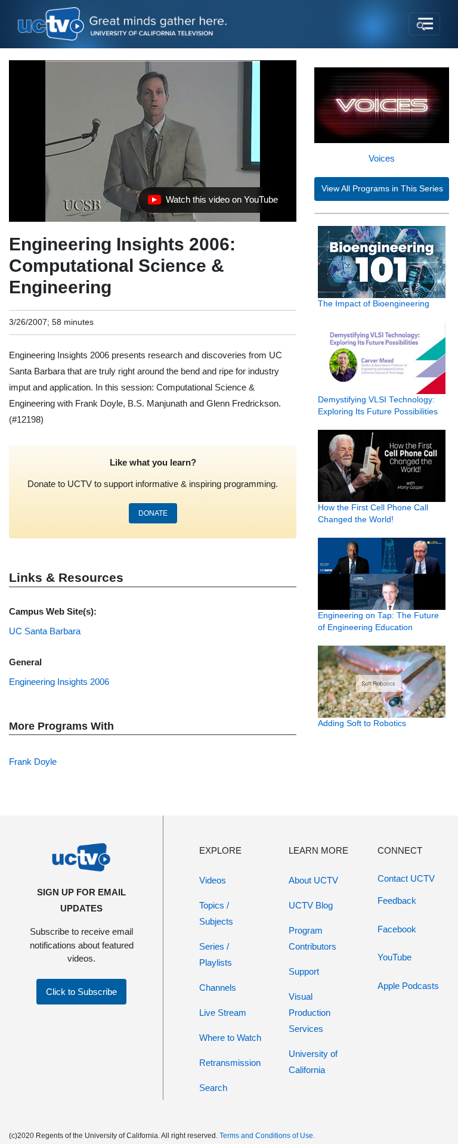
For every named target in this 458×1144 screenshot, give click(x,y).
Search (213, 1088)
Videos (212, 880)
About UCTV (313, 880)
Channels (217, 987)
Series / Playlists (215, 954)
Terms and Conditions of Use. (267, 1135)
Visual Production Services (309, 1012)
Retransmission (230, 1063)
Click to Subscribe (81, 992)
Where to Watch (230, 1038)
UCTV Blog (311, 905)
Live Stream (222, 1012)
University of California (313, 1062)
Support (304, 971)
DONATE (153, 513)
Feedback (396, 900)
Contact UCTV (406, 878)
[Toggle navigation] (424, 24)
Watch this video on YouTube (212, 202)
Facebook (396, 929)
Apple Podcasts (408, 986)
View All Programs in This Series (382, 188)
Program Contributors (312, 938)
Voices (382, 158)
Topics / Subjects (216, 913)
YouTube (394, 957)
